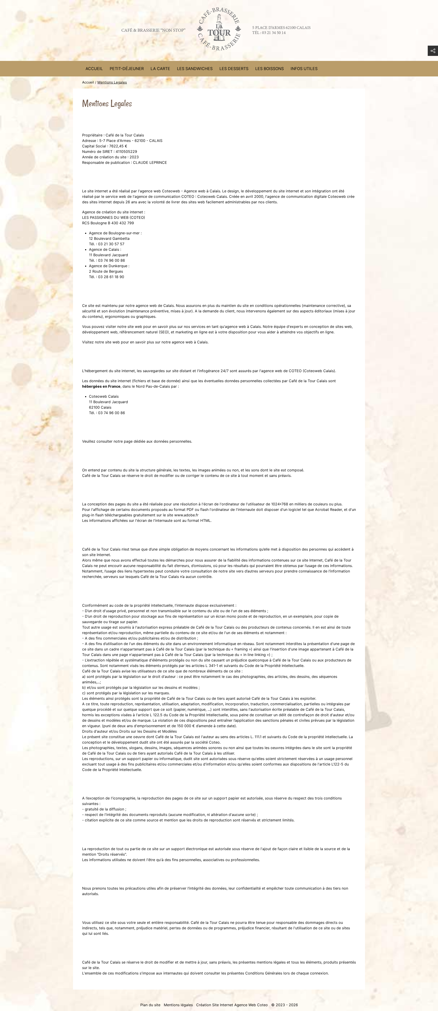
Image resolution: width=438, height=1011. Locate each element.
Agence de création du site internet (112, 212)
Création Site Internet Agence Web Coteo (232, 1005)
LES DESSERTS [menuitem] (233, 68)
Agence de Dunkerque (108, 266)
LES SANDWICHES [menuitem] (195, 68)
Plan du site (150, 1005)
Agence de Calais (104, 249)
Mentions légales (178, 1005)
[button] (433, 51)
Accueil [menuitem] (94, 68)
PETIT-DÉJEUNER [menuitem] (127, 68)
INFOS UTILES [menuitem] (304, 68)
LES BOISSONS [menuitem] (269, 68)
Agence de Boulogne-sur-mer (114, 233)
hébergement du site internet (110, 370)
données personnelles (172, 441)
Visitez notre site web (101, 342)
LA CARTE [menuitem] (160, 68)
